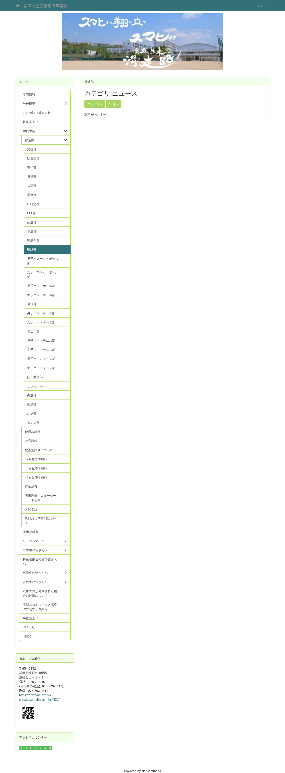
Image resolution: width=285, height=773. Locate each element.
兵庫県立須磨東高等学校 (46, 5)
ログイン (263, 5)
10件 (112, 104)
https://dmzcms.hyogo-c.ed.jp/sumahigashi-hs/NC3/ (39, 697)
